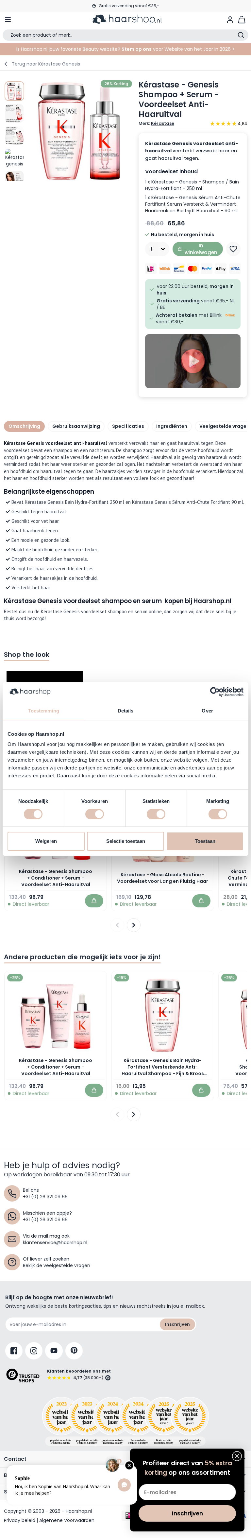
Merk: (156, 123)
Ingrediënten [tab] (171, 426)
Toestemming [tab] (43, 710)
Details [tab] (126, 710)
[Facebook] (14, 1350)
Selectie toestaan (125, 841)
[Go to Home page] (125, 20)
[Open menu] (8, 20)
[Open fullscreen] (79, 131)
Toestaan (205, 841)
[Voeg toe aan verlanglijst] (233, 249)
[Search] (240, 35)
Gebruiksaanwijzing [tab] (76, 426)
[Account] (230, 20)
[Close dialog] (237, 1456)
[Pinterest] (74, 1350)
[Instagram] (33, 1350)
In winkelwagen (201, 249)
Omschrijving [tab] (24, 426)
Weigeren (46, 841)
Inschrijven (177, 1324)
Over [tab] (207, 710)
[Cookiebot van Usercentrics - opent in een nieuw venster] (214, 692)
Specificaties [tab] (128, 426)
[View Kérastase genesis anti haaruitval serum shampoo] (14, 91)
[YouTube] (54, 1350)
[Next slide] (134, 925)
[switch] (94, 814)
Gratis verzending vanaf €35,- (129, 6)
